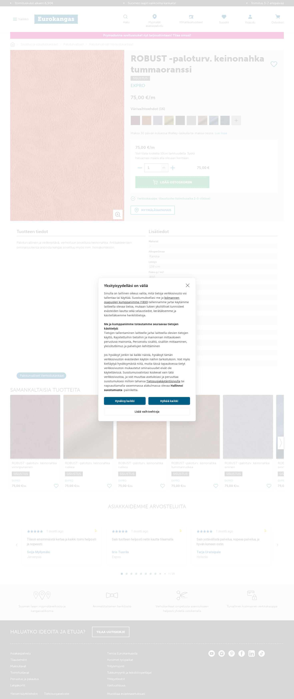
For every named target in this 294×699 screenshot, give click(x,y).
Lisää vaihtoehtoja (147, 411)
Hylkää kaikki (169, 401)
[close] (188, 285)
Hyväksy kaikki (125, 401)
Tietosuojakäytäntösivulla (163, 381)
